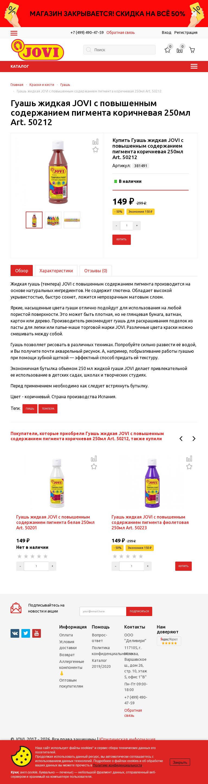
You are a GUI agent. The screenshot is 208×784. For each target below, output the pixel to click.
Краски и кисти (42, 84)
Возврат (67, 655)
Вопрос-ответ (99, 638)
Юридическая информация (127, 739)
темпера (48, 408)
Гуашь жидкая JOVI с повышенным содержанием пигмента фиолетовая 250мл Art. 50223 (150, 522)
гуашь (30, 408)
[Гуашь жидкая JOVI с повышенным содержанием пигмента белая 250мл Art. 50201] (56, 482)
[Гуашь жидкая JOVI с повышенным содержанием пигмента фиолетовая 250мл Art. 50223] (151, 482)
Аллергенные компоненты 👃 (71, 667)
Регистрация (185, 32)
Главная (17, 84)
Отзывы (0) (95, 270)
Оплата (66, 635)
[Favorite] (95, 149)
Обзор (21, 270)
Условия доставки (68, 645)
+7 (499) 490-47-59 (87, 32)
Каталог (20, 66)
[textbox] (119, 49)
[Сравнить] (95, 141)
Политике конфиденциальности (117, 765)
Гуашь (65, 84)
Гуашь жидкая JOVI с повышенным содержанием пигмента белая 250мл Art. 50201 (55, 522)
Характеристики (56, 270)
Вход (166, 32)
